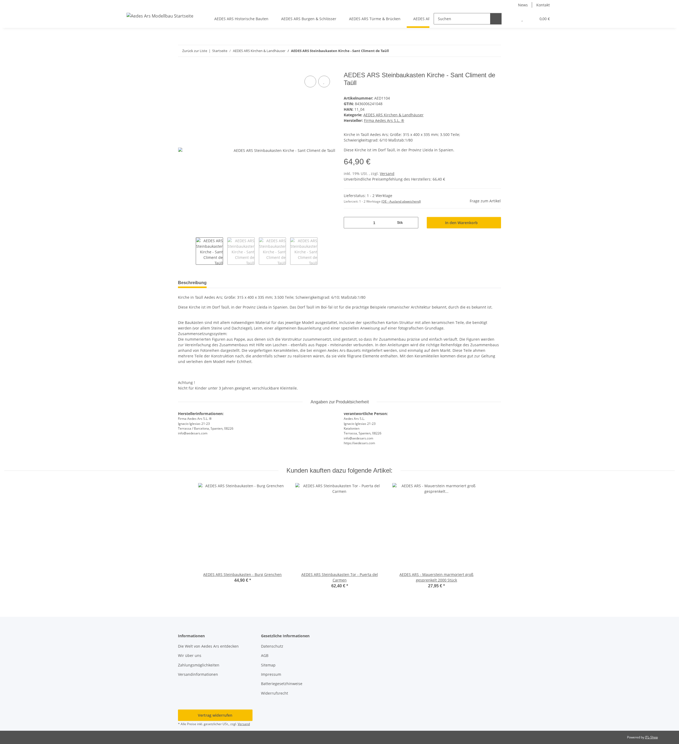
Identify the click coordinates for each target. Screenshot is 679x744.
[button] (511, 19)
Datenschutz (272, 646)
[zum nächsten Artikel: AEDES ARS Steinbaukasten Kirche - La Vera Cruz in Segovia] (495, 51)
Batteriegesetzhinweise (281, 683)
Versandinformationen (198, 674)
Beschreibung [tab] (192, 282)
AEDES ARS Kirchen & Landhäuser (393, 114)
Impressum (271, 674)
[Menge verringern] (349, 222)
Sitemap (268, 665)
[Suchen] (496, 18)
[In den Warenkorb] (182, 68)
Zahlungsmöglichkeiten (198, 665)
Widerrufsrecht (274, 693)
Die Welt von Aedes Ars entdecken (209, 646)
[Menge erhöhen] (412, 222)
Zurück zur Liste (194, 50)
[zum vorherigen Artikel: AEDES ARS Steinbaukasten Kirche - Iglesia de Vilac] (484, 51)
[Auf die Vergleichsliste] (310, 81)
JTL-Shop (651, 737)
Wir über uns (189, 655)
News (523, 4)
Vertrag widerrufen (215, 715)
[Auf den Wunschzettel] (324, 81)
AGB (264, 655)
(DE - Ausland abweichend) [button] (401, 201)
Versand (387, 173)
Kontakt (543, 4)
